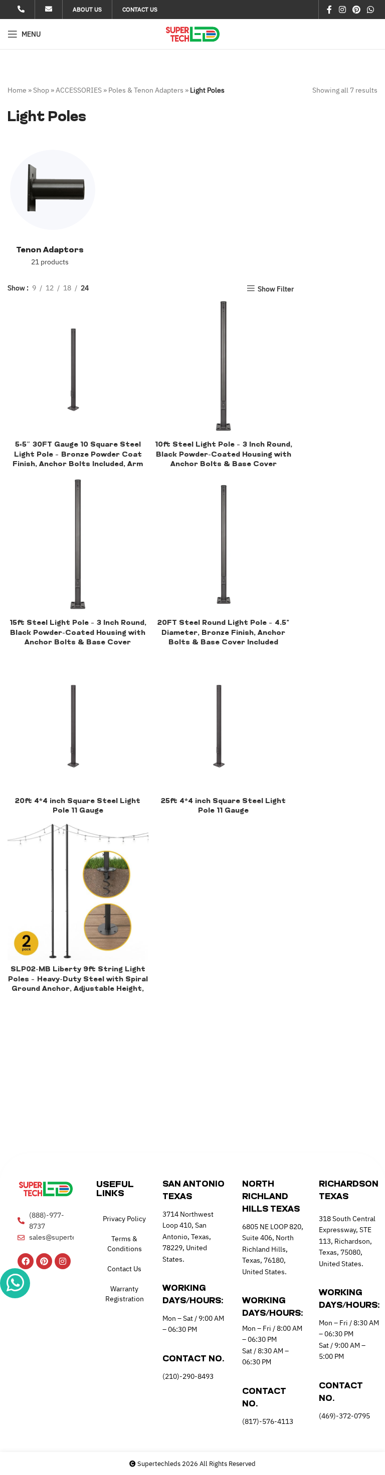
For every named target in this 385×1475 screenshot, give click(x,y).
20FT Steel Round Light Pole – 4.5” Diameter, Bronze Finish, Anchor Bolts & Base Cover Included (223, 632)
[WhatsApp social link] (370, 9)
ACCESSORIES (79, 90)
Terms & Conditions (124, 1243)
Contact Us (124, 1268)
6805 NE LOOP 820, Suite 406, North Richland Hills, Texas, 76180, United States (272, 1249)
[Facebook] (26, 1261)
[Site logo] (192, 33)
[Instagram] (63, 1261)
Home (17, 90)
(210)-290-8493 (188, 1376)
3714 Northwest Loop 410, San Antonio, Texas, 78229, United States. (188, 1237)
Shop (41, 90)
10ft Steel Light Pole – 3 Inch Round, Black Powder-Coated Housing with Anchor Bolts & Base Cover (223, 454)
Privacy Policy (124, 1218)
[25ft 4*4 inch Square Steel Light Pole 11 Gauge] (223, 721)
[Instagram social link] (342, 9)
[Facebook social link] (329, 9)
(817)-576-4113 (267, 1421)
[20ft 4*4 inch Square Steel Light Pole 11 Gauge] (78, 721)
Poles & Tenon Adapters (145, 90)
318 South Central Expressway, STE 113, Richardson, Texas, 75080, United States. (347, 1241)
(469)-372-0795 (344, 1415)
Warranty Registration (124, 1293)
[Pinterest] (44, 1261)
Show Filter (276, 288)
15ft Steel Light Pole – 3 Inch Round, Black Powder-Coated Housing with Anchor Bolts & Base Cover (78, 632)
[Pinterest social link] (356, 9)
